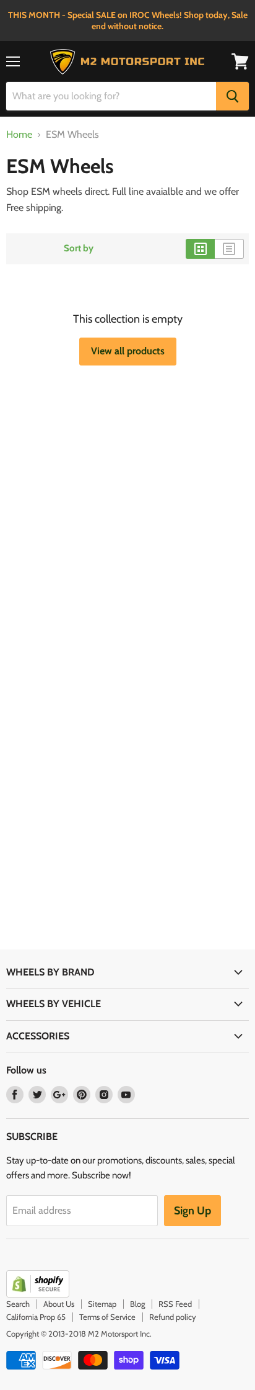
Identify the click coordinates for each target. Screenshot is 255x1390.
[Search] (232, 96)
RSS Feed (175, 1304)
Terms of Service (107, 1317)
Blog (137, 1304)
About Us (58, 1304)
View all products (128, 351)
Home (19, 134)
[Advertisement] (127, 503)
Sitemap (102, 1304)
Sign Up (192, 1210)
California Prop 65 (36, 1317)
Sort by (78, 248)
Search (18, 1304)
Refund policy (172, 1317)
